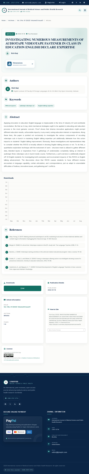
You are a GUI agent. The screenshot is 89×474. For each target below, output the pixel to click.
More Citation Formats (55, 330)
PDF (23, 288)
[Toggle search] (80, 10)
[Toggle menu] (85, 10)
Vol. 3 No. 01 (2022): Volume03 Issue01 (30, 20)
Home (4, 20)
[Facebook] (72, 2)
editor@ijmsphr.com (32, 2)
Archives (11, 20)
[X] (10, 404)
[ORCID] (84, 2)
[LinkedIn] (80, 2)
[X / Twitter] (76, 2)
